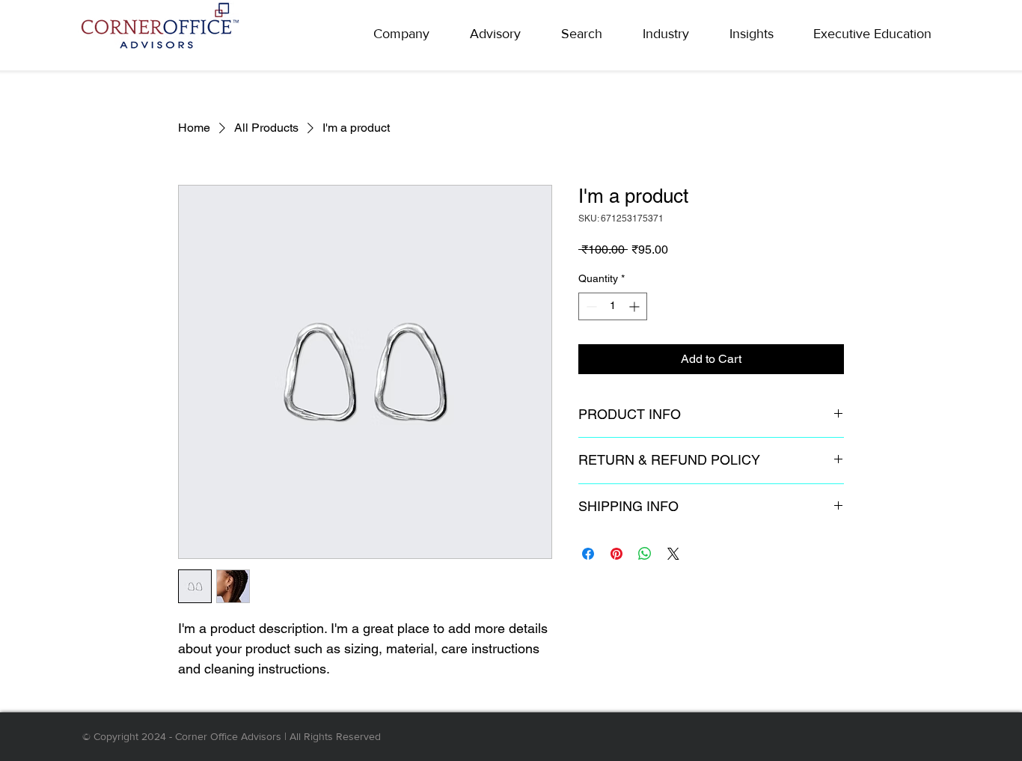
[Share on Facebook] (588, 554)
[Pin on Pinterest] (616, 554)
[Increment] (635, 306)
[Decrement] (590, 306)
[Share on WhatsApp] (645, 554)
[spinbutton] (612, 306)
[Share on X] (673, 554)
